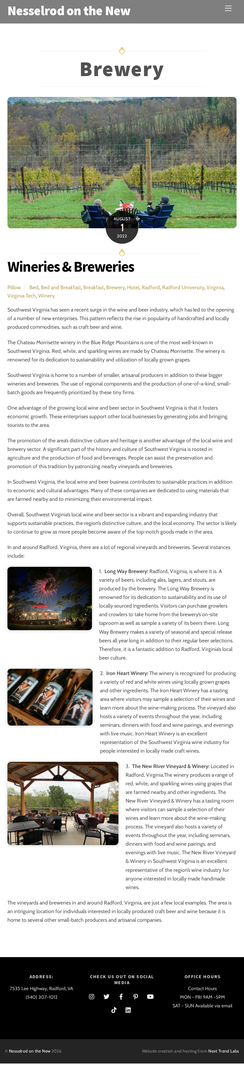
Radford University (183, 287)
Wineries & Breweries (70, 266)
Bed (33, 287)
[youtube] (150, 996)
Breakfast (93, 287)
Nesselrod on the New (29, 1051)
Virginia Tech (21, 295)
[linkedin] (128, 1009)
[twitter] (106, 996)
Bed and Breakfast (61, 287)
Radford (151, 287)
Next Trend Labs (223, 1051)
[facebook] (121, 996)
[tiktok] (114, 1009)
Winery (46, 295)
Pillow (14, 287)
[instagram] (92, 996)
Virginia (215, 287)
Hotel (133, 287)
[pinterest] (136, 996)
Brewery (115, 287)
